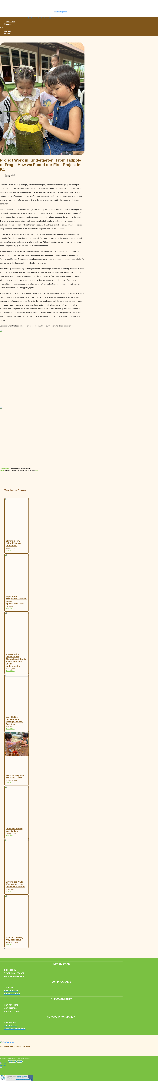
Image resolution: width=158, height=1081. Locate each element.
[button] (3, 28)
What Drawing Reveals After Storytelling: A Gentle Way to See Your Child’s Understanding (16, 660)
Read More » (10, 550)
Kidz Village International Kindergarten (15, 1046)
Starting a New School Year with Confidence (14, 543)
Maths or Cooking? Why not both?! (15, 938)
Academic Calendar (9, 23)
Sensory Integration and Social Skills (15, 776)
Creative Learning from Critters (14, 829)
